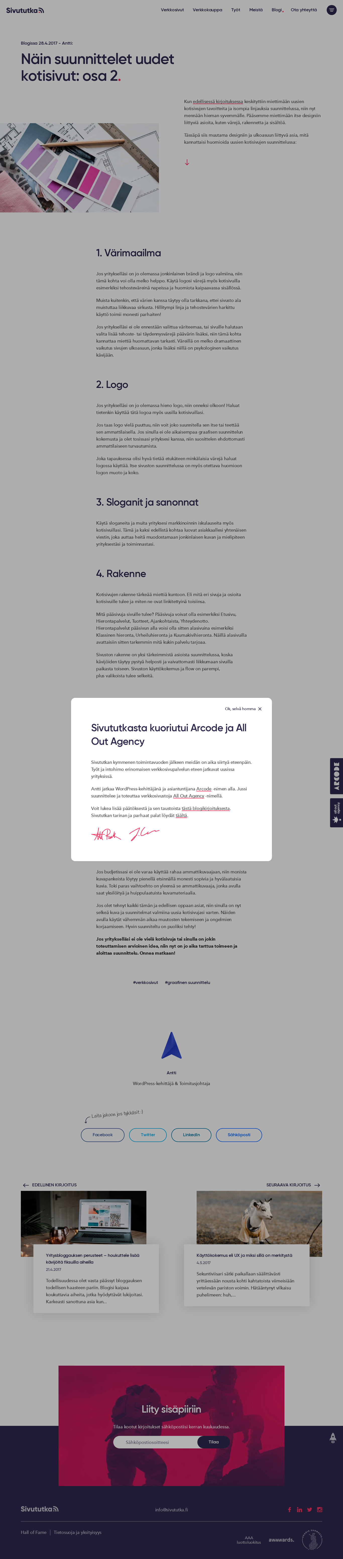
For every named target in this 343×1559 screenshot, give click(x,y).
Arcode (203, 788)
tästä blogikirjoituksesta (206, 808)
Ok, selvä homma (240, 708)
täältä (181, 815)
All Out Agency (188, 795)
